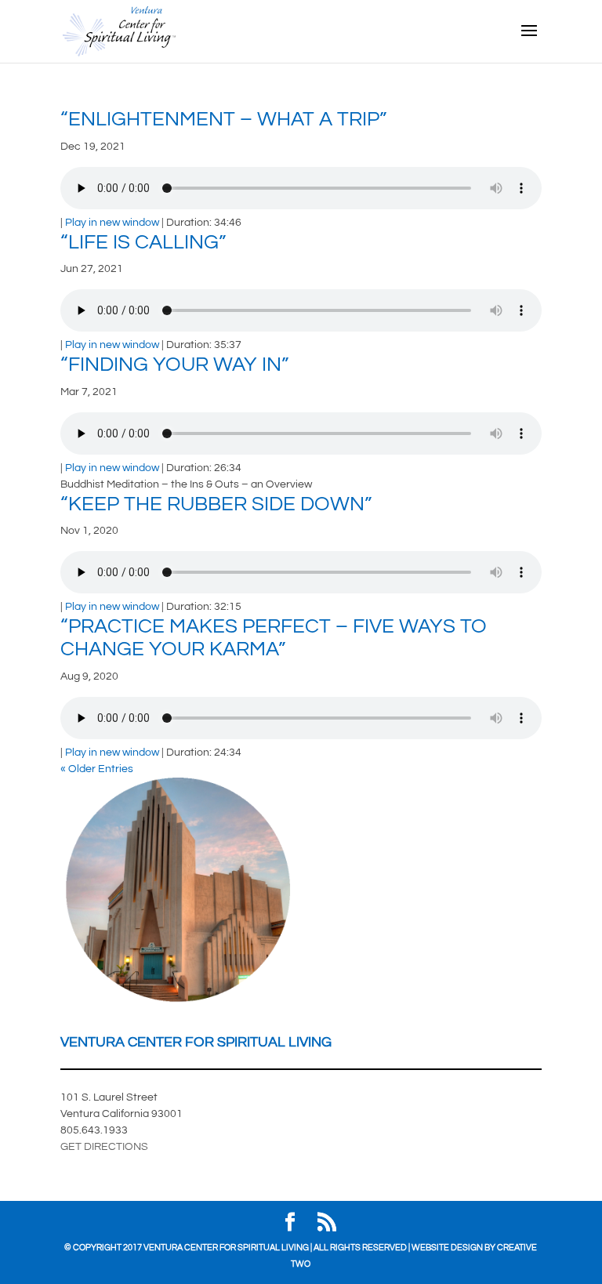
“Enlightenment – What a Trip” (223, 119)
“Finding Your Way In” (174, 364)
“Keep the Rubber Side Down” (216, 504)
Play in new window (112, 222)
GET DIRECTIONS (104, 1146)
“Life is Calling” (143, 242)
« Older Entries (96, 769)
